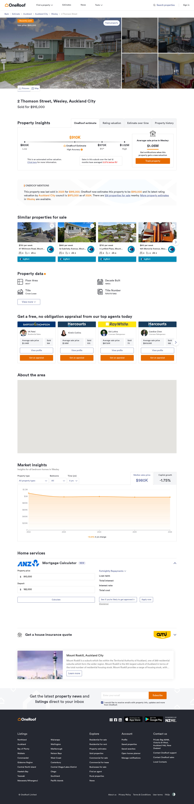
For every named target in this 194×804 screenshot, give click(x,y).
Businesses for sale (97, 767)
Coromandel (23, 758)
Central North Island (26, 767)
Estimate (16, 14)
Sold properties (96, 753)
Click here (32, 162)
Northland (22, 740)
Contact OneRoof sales (163, 757)
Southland (55, 776)
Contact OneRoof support (165, 753)
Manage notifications (131, 758)
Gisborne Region (25, 763)
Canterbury (56, 763)
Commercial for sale (98, 758)
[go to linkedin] (120, 720)
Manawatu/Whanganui (27, 781)
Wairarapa (55, 740)
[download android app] (154, 719)
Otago (53, 772)
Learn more (74, 673)
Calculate (56, 600)
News (83, 5)
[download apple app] (133, 719)
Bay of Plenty (23, 749)
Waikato (21, 753)
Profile (124, 740)
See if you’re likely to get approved (117, 600)
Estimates (66, 5)
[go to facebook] (115, 720)
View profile (36, 350)
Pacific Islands (57, 781)
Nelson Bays (56, 753)
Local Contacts (160, 762)
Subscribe (158, 695)
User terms (158, 795)
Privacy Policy (125, 795)
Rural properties (96, 776)
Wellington (56, 744)
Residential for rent (98, 744)
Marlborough (56, 749)
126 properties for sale (117, 195)
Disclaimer (104, 604)
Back (7, 14)
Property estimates (97, 749)
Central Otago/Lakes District (64, 767)
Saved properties (129, 744)
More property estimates (154, 195)
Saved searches (128, 749)
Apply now (146, 600)
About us (112, 795)
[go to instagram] (111, 720)
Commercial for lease (99, 763)
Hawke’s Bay (22, 772)
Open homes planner (131, 753)
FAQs (167, 795)
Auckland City (41, 14)
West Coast (56, 758)
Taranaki (21, 776)
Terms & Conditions (142, 795)
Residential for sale (98, 740)
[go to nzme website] (171, 719)
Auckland (27, 14)
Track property (111, 23)
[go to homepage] (15, 5)
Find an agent (95, 772)
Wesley (54, 14)
